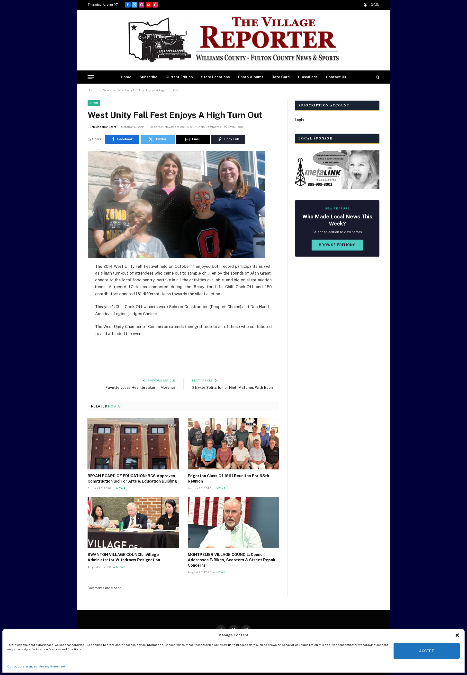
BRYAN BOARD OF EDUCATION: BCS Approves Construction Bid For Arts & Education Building (132, 479)
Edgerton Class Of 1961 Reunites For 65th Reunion (228, 479)
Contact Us (336, 77)
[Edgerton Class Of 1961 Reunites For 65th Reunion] (233, 444)
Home (126, 77)
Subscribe (148, 77)
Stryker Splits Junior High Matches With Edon (232, 387)
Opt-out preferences (22, 666)
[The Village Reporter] (233, 40)
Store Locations (215, 77)
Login (299, 120)
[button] (457, 635)
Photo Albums (250, 77)
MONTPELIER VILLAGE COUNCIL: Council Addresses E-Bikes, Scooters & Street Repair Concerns (232, 560)
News (94, 103)
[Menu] (91, 77)
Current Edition (179, 77)
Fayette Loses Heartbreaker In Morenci (140, 387)
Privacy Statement (52, 666)
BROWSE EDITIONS (337, 245)
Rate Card (281, 77)
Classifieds (308, 77)
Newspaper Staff (104, 127)
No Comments (211, 127)
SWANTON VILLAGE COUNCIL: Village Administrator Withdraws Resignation (124, 557)
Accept (426, 651)
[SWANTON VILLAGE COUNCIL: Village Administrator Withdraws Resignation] (133, 522)
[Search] (377, 77)
